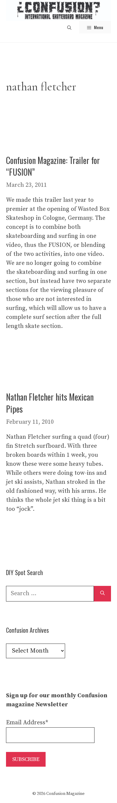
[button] (69, 27)
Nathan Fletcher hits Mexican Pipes (50, 403)
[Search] (102, 593)
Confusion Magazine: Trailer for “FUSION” (53, 166)
